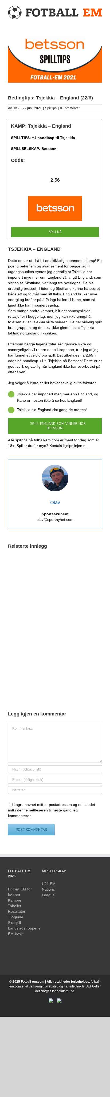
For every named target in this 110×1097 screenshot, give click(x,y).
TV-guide (15, 917)
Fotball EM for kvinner (20, 892)
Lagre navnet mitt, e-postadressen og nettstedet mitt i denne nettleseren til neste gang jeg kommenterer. (51, 810)
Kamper (14, 900)
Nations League (48, 892)
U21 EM (49, 884)
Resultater (16, 911)
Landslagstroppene (21, 928)
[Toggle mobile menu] (100, 22)
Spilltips (51, 108)
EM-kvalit (15, 934)
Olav (16, 108)
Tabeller (14, 906)
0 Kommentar (70, 108)
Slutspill (14, 922)
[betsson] (55, 198)
